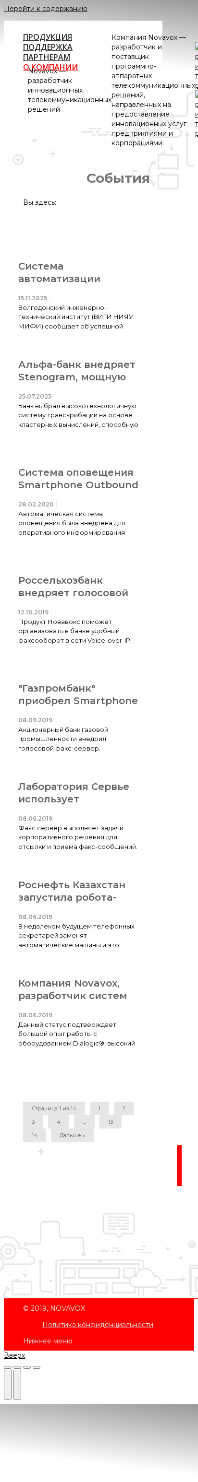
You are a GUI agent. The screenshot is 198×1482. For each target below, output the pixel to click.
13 (110, 1121)
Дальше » (72, 1135)
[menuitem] (97, 1324)
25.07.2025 (34, 396)
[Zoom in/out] (36, 1367)
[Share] (17, 1367)
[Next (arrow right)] (17, 1385)
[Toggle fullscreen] (27, 1367)
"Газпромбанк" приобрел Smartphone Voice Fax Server (78, 700)
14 (34, 1135)
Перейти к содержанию (45, 8)
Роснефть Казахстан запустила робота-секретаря (71, 897)
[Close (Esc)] (8, 1367)
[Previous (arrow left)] (8, 1385)
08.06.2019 (35, 818)
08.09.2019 (35, 720)
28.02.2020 (36, 504)
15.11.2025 (32, 298)
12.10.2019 (33, 612)
